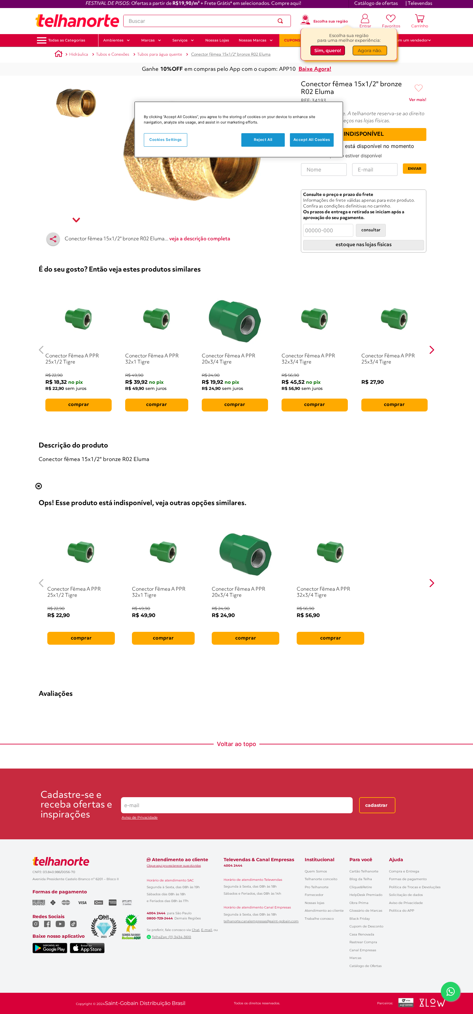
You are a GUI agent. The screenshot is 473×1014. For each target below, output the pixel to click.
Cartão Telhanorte (363, 871)
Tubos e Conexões (112, 54)
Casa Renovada (361, 934)
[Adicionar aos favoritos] (418, 88)
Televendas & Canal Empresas (259, 859)
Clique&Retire (360, 887)
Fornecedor (314, 895)
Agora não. (370, 52)
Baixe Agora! (315, 69)
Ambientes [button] (113, 40)
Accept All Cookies (311, 139)
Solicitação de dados (406, 895)
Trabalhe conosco (319, 919)
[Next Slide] (432, 350)
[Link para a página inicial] (58, 54)
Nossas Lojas (217, 40)
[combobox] (207, 21)
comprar (78, 404)
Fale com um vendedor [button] (406, 40)
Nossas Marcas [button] (252, 40)
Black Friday (359, 919)
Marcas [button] (148, 40)
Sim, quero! (327, 52)
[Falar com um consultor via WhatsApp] (450, 991)
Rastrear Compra (363, 942)
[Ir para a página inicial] (77, 21)
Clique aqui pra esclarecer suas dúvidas (174, 865)
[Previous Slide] (41, 350)
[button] (66, 40)
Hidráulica (78, 54)
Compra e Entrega (404, 871)
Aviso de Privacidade (140, 818)
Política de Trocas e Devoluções (415, 887)
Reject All (263, 139)
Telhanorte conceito (321, 879)
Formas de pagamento (408, 879)
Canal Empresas (362, 950)
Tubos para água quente (159, 54)
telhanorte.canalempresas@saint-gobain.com (261, 921)
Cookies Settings (165, 139)
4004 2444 (156, 913)
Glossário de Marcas (365, 910)
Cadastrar (376, 805)
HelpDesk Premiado (365, 895)
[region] (238, 129)
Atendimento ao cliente (324, 910)
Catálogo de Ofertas (365, 966)
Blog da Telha (360, 879)
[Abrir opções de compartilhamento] (53, 239)
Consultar (370, 230)
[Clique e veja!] (417, 101)
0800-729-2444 (160, 918)
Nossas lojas (314, 903)
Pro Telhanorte (317, 887)
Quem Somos (316, 871)
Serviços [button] (180, 40)
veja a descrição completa (199, 239)
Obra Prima (358, 903)
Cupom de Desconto (366, 926)
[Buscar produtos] (281, 21)
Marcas (355, 958)
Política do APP (401, 910)
